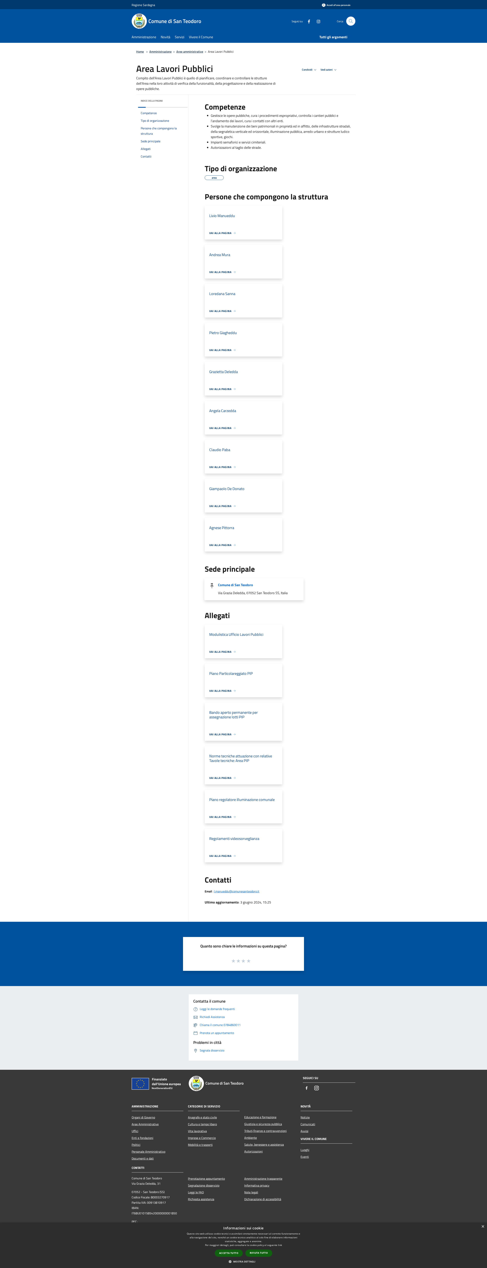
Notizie (305, 1117)
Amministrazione (160, 51)
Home (140, 51)
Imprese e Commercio (202, 1138)
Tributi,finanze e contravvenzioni (265, 1131)
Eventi (305, 1156)
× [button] (482, 1226)
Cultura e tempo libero (202, 1124)
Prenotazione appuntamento (206, 1178)
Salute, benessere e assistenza (264, 1144)
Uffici (135, 1131)
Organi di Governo (143, 1117)
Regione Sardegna (143, 5)
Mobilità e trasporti (200, 1144)
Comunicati (308, 1124)
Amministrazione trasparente (263, 1178)
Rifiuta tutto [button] (259, 1252)
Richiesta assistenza (201, 1199)
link (280, 1245)
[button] (243, 1261)
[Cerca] (350, 21)
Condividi (307, 70)
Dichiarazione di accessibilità (262, 1199)
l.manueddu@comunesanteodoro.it (236, 891)
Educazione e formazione (260, 1117)
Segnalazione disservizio (203, 1185)
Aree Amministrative (145, 1124)
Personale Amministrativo (148, 1151)
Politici (136, 1144)
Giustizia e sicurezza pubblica (263, 1124)
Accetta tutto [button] (228, 1253)
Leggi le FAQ (196, 1192)
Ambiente (250, 1137)
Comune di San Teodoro (235, 584)
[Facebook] (307, 21)
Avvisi (304, 1131)
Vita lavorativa (197, 1131)
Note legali (251, 1192)
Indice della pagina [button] (152, 101)
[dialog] (243, 1245)
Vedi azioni (327, 70)
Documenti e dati (143, 1158)
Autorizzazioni (253, 1151)
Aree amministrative (189, 51)
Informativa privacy (256, 1185)
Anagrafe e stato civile (202, 1117)
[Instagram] (317, 21)
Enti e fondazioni (142, 1138)
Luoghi (305, 1150)
